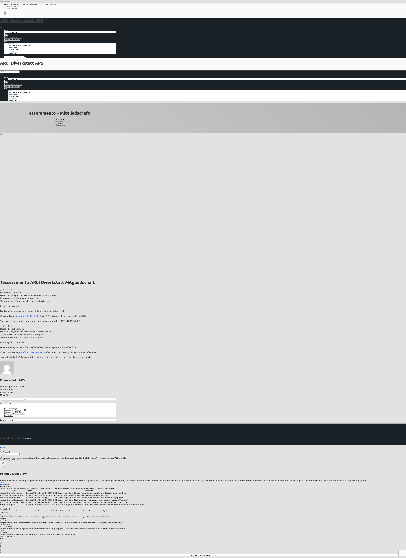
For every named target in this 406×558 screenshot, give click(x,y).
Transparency (13, 47)
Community (12, 32)
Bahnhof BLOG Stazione (13, 38)
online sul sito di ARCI (29, 316)
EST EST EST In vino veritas (14, 414)
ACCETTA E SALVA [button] (7, 536)
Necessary (6, 485)
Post (4, 448)
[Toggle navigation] (1, 27)
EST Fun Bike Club (10, 408)
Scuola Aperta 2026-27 (12, 412)
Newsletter (12, 51)
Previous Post (7, 392)
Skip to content (5, 1)
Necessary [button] (3, 482)
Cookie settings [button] (6, 460)
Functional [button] (3, 507)
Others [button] (2, 530)
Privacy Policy (211, 555)
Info (5, 42)
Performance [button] (4, 513)
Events (6, 34)
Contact (11, 44)
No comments (60, 125)
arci (61, 123)
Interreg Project (14, 49)
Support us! (12, 53)
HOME (6, 30)
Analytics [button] (3, 519)
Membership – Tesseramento (19, 45)
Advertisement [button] (5, 525)
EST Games (8, 416)
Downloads (6, 452)
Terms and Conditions (197, 555)
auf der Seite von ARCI (32, 352)
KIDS (6, 36)
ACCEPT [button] (15, 460)
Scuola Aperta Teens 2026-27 (15, 410)
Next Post (5, 395)
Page (4, 450)
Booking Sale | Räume (12, 40)
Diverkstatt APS (61, 121)
